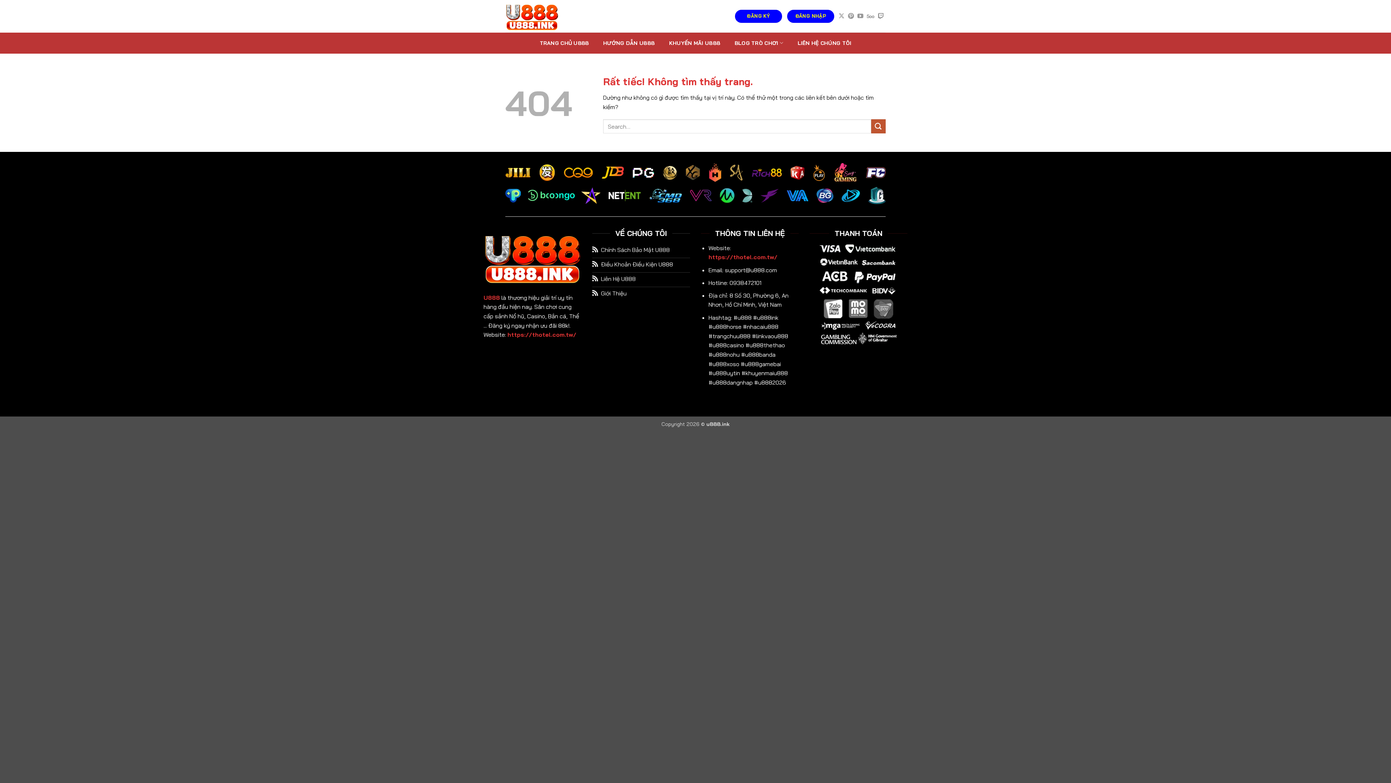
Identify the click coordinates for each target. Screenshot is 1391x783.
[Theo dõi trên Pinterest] (851, 16)
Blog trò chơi (756, 43)
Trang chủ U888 (564, 43)
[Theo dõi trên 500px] (870, 16)
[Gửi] (878, 126)
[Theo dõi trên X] (841, 16)
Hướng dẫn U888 (629, 43)
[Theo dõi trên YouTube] (860, 16)
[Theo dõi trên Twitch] (881, 16)
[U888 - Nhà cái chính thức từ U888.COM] (541, 16)
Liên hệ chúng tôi (825, 43)
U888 (492, 297)
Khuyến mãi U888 (694, 43)
